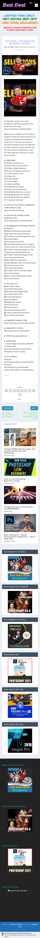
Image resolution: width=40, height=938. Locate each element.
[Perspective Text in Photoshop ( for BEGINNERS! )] (20, 495)
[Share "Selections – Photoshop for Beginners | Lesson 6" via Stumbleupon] (34, 391)
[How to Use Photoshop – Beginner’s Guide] (20, 467)
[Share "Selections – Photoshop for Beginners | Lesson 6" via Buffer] (30, 391)
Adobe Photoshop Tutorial (25, 47)
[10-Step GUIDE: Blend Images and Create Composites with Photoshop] (20, 437)
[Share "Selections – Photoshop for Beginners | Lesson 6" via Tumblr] (18, 391)
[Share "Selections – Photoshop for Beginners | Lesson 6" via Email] (20, 395)
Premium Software (17, 924)
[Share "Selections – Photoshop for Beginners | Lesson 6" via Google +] (14, 391)
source (6, 375)
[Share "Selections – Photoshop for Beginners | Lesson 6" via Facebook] (6, 391)
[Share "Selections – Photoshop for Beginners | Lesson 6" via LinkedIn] (26, 391)
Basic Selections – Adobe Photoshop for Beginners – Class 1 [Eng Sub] (20, 537)
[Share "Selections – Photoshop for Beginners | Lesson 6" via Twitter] (10, 391)
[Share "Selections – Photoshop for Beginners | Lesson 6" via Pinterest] (22, 391)
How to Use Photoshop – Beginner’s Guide (15, 480)
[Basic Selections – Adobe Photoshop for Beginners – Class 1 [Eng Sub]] (20, 523)
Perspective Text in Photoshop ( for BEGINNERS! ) (19, 508)
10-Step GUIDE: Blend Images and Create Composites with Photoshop (19, 451)
